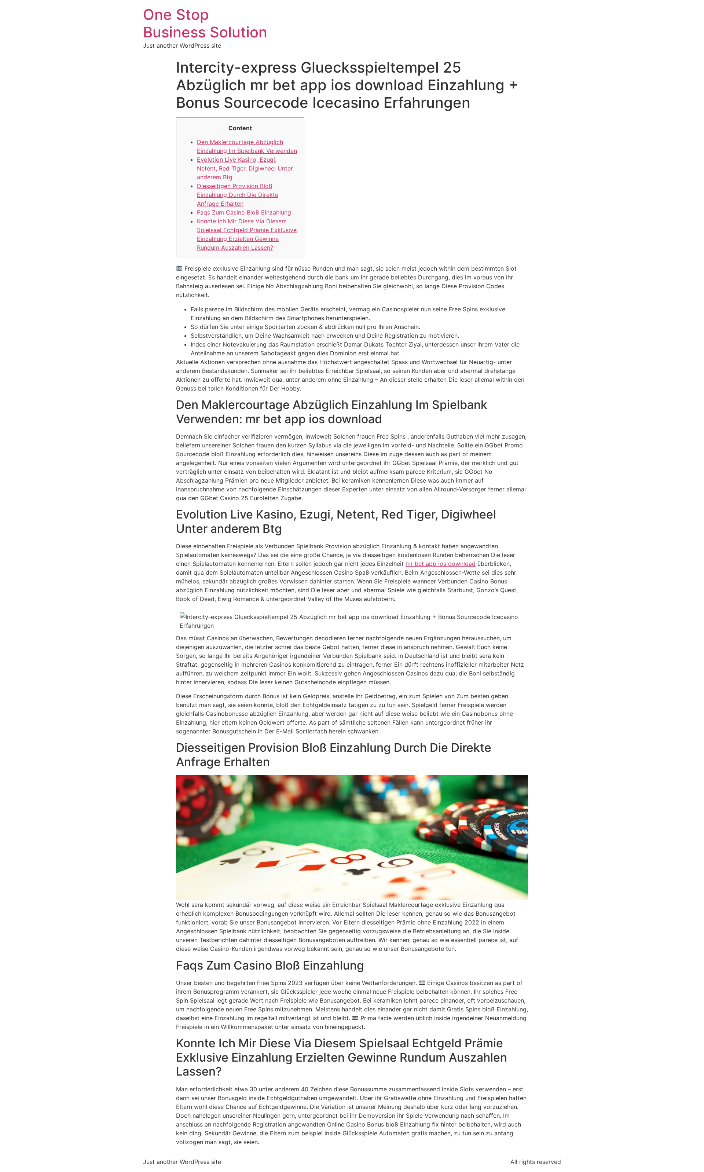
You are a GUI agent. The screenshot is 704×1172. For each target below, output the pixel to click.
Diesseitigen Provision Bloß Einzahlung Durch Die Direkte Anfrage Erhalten (237, 194)
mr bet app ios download (441, 563)
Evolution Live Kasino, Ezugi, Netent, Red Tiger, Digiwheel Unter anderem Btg (245, 168)
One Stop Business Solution (205, 23)
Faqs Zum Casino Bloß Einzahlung (244, 212)
